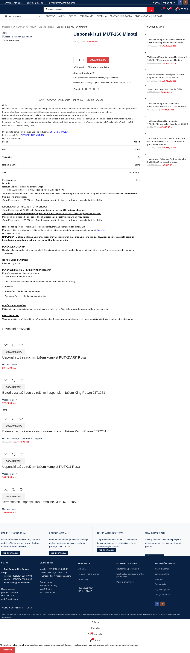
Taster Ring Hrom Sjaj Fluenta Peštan (165, 89)
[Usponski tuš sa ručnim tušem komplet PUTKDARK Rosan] (19, 336)
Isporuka (101, 230)
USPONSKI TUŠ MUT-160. (32, 135)
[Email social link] (86, 89)
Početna (6, 27)
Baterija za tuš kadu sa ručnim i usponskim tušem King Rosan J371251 (53, 393)
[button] (13, 352)
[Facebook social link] (180, 2)
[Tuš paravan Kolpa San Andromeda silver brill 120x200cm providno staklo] (167, 154)
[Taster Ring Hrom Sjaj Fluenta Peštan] (166, 85)
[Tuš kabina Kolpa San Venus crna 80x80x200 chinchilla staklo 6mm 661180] (167, 98)
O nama (82, 569)
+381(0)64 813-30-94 (21, 576)
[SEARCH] (150, 9)
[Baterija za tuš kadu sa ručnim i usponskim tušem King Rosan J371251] (21, 371)
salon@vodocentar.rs (20, 582)
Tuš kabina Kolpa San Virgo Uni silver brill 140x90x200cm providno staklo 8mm (167, 58)
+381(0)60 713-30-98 (58, 569)
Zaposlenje (83, 579)
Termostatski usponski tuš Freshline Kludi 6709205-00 (41, 502)
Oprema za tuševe (101, 83)
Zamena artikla (162, 574)
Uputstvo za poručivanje (127, 569)
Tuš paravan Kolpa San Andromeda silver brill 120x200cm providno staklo (167, 160)
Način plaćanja (162, 569)
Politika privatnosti (125, 582)
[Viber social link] (98, 89)
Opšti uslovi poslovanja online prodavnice (130, 575)
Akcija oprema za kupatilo (93, 78)
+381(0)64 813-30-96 (21, 579)
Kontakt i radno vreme (88, 574)
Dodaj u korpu (98, 60)
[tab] (41, 100)
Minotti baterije (87, 83)
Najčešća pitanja (162, 589)
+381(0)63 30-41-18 (57, 572)
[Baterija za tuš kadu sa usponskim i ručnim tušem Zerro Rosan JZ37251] (28, 406)
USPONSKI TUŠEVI (59, 132)
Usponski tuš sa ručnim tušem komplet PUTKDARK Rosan (45, 357)
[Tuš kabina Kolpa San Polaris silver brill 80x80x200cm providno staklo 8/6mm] (167, 34)
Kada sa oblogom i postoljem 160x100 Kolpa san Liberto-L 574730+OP (165, 76)
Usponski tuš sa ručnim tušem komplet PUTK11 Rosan (42, 467)
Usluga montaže (162, 594)
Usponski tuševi (46, 27)
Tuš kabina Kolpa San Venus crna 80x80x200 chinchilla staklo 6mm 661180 (166, 105)
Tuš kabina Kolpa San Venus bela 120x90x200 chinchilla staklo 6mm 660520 (167, 122)
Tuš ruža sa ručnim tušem (120, 83)
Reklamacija (160, 584)
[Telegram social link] (94, 89)
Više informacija (10, 553)
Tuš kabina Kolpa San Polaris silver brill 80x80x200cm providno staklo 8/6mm (166, 41)
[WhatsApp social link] (90, 89)
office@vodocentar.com (59, 576)
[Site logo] (20, 9)
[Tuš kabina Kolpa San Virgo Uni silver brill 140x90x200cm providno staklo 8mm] (167, 52)
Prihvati (7, 650)
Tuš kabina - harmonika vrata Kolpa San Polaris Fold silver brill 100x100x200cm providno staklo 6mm (166, 141)
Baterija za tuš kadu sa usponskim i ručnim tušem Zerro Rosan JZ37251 (54, 431)
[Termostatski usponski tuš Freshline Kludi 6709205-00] (22, 480)
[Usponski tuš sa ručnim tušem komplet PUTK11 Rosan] (17, 445)
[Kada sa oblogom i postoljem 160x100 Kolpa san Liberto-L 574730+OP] (167, 69)
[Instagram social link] (185, 2)
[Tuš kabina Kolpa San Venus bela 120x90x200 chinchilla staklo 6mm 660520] (167, 116)
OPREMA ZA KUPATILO (24, 27)
